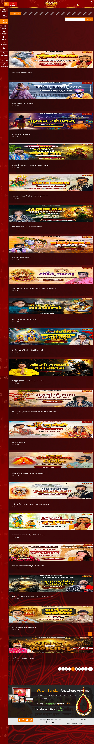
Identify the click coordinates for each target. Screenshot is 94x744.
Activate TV (4, 61)
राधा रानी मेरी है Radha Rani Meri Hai (23, 103)
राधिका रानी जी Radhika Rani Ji (21, 258)
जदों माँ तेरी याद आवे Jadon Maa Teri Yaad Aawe (27, 227)
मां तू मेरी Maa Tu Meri (18, 442)
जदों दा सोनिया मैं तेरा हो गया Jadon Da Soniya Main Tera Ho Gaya (32, 596)
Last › (90, 669)
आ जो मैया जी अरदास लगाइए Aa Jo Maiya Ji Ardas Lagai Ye (30, 165)
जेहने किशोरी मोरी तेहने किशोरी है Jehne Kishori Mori (27, 350)
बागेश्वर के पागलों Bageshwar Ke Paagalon (25, 627)
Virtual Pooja (4, 50)
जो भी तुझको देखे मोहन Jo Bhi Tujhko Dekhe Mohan (28, 381)
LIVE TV (4, 17)
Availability (4, 66)
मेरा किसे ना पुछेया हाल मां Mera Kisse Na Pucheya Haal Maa (30, 504)
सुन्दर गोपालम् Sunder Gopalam (21, 134)
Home (4, 11)
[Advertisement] (51, 35)
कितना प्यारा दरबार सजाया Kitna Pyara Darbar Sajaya (28, 566)
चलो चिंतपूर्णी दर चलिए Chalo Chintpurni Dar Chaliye (28, 473)
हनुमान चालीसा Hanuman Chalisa (22, 73)
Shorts (4, 39)
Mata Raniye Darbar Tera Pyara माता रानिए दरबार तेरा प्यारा (30, 196)
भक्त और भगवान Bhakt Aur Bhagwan (23, 658)
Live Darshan (4, 55)
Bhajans (4, 22)
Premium (4, 44)
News (4, 28)
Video (4, 33)
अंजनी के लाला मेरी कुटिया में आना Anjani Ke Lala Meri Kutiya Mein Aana (34, 412)
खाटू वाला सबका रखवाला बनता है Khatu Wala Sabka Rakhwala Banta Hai (34, 288)
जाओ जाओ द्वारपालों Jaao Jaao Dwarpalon (25, 319)
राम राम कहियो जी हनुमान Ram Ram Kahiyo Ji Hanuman (29, 535)
